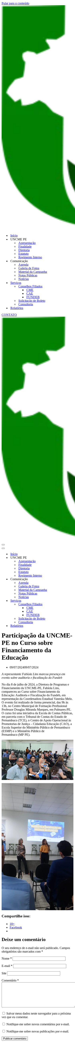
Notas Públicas (27, 275)
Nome (7, 958)
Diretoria (24, 250)
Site (4, 973)
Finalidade (25, 246)
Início (14, 235)
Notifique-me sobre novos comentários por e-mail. (38, 1024)
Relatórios (16, 308)
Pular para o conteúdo (15, 3)
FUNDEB (33, 297)
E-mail (7, 966)
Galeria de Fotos (28, 268)
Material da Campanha (32, 271)
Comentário (10, 980)
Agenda (23, 264)
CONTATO (9, 314)
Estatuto (23, 253)
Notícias (23, 279)
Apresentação (27, 243)
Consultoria (25, 304)
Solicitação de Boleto (31, 300)
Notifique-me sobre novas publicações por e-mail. (37, 1031)
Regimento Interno (30, 257)
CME (29, 290)
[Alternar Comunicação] (71, 579)
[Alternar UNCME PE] (71, 557)
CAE (29, 293)
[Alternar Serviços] (71, 600)
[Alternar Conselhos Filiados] (71, 604)
